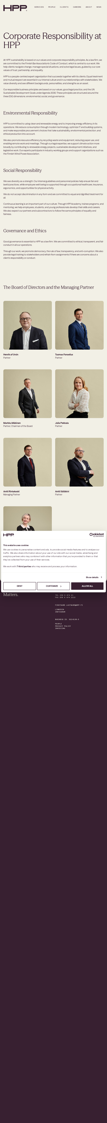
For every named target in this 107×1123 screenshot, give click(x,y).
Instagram (60, 612)
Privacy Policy (63, 626)
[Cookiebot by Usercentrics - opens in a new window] (91, 535)
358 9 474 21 (66, 595)
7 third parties (24, 566)
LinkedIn (59, 609)
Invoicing (60, 628)
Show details (92, 577)
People (58, 624)
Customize (52, 586)
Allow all (87, 586)
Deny (19, 586)
